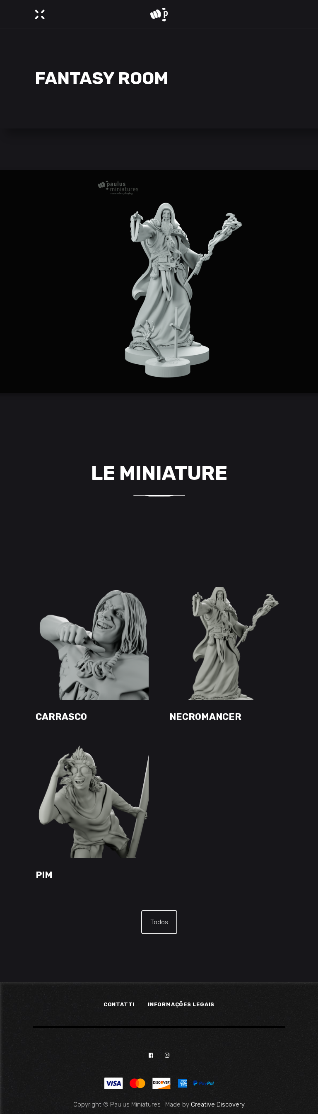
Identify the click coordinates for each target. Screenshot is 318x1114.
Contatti (119, 1004)
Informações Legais (181, 1004)
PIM (44, 875)
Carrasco (61, 716)
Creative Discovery (218, 1104)
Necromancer (205, 716)
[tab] (159, 922)
